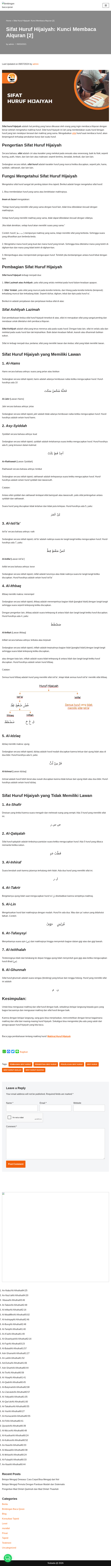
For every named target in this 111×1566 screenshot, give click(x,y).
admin (11, 44)
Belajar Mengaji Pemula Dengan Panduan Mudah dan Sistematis (33, 1484)
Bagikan (24, 1052)
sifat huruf (92, 1064)
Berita (5, 1504)
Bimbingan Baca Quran (13, 1509)
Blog (4, 1514)
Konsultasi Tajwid (10, 1519)
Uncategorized (9, 1548)
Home (8, 21)
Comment (11, 1126)
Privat (5, 1533)
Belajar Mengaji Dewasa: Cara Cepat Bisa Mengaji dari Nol (30, 1479)
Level (4, 1523)
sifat (74, 133)
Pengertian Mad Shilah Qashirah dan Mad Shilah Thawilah (30, 1489)
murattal (6, 1528)
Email (43, 1103)
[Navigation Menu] (106, 5)
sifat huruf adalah (12, 1070)
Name (9, 1103)
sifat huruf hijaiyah (34, 1070)
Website (77, 1103)
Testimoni (6, 1543)
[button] (8, 1558)
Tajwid (5, 1538)
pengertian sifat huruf (46, 1064)
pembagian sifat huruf (20, 1064)
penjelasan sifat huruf (72, 1064)
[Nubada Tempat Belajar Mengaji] (10, 5)
